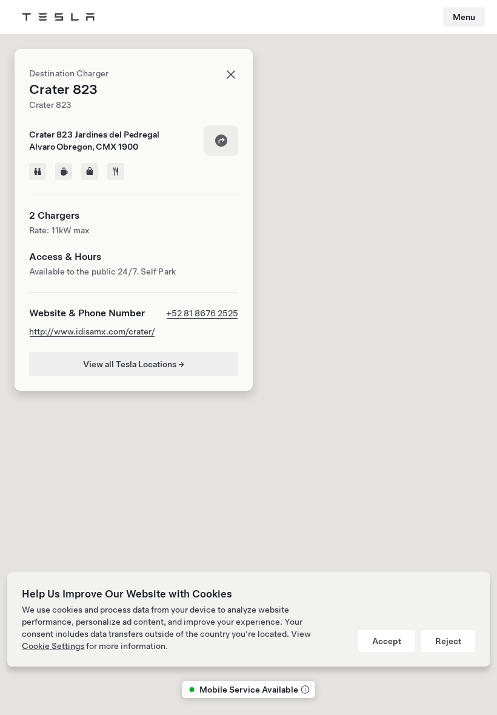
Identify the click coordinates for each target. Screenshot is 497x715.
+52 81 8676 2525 (202, 313)
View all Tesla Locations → (133, 364)
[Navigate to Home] (58, 17)
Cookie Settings (53, 646)
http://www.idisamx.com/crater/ (92, 331)
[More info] (304, 689)
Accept (386, 641)
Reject (448, 641)
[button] (259, 228)
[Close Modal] (231, 74)
